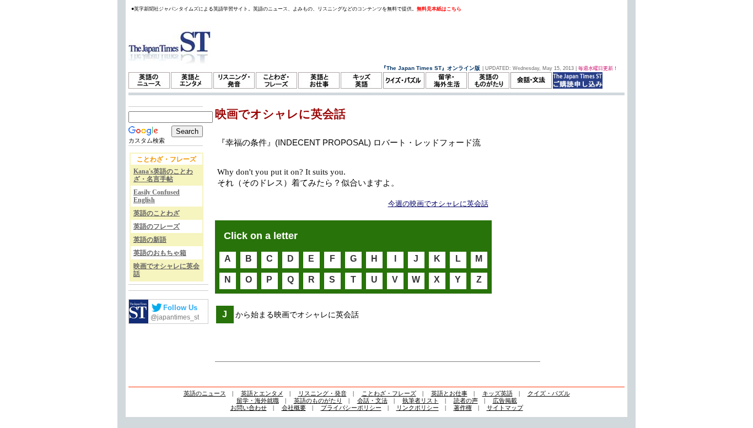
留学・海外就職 (257, 400)
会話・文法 (372, 400)
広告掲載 (505, 400)
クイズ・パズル (549, 393)
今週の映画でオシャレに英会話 (438, 203)
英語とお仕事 (449, 393)
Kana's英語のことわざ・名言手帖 (163, 175)
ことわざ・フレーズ (389, 393)
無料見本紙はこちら (439, 9)
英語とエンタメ (262, 393)
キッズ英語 (497, 393)
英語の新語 (149, 239)
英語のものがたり (318, 400)
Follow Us (180, 308)
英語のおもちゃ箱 (159, 253)
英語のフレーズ (156, 226)
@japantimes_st (174, 317)
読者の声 (466, 400)
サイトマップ (505, 407)
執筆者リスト (420, 400)
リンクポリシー (417, 407)
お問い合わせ (248, 407)
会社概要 (294, 407)
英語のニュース (205, 393)
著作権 (463, 407)
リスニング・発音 (322, 393)
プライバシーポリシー (351, 407)
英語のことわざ (156, 213)
